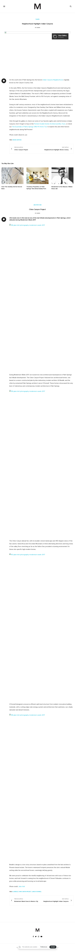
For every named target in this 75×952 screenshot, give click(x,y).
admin (38, 27)
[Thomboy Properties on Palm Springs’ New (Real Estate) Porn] (37, 175)
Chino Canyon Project (37, 209)
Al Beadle (15, 891)
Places (37, 19)
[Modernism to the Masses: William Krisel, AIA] (62, 175)
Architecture (37, 204)
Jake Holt (21, 886)
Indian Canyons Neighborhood (53, 80)
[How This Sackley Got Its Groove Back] (12, 175)
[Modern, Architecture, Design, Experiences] (37, 6)
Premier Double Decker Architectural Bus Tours (50, 124)
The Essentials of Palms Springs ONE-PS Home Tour (29, 127)
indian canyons (16, 140)
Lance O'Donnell (37, 891)
